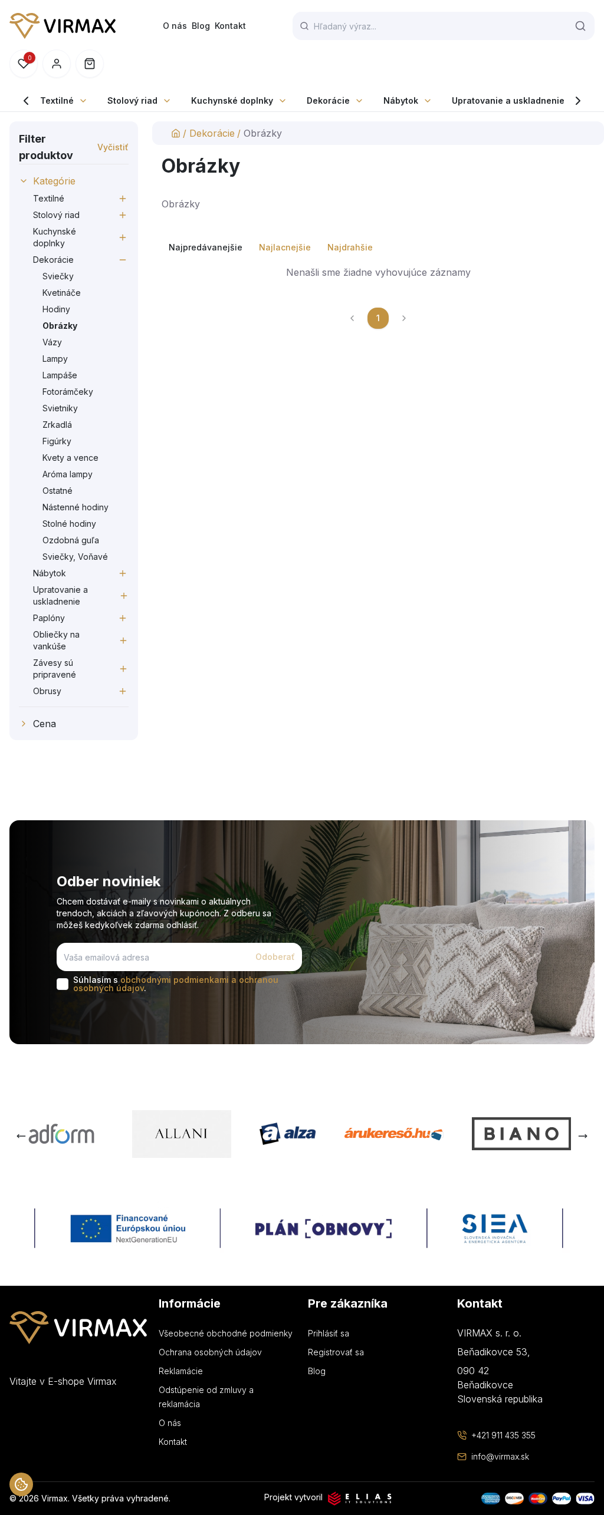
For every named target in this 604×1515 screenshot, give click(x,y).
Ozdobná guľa (70, 540)
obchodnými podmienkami (174, 980)
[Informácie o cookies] (21, 1484)
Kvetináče (61, 293)
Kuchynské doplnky (232, 100)
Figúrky (56, 441)
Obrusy (47, 691)
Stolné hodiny (69, 524)
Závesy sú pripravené (54, 668)
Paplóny (49, 618)
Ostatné (57, 491)
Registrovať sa (336, 1352)
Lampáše (59, 375)
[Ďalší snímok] (583, 1136)
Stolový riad (132, 100)
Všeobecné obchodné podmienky (226, 1333)
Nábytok (400, 100)
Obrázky (59, 326)
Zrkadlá (57, 425)
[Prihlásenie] (56, 63)
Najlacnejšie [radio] (285, 247)
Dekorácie (328, 100)
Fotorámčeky (67, 392)
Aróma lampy (67, 474)
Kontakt (230, 26)
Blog (201, 26)
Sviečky (58, 276)
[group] (378, 247)
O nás (175, 26)
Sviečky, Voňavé (75, 557)
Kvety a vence (70, 458)
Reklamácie (181, 1371)
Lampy (55, 359)
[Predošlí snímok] (21, 1136)
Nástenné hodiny (75, 507)
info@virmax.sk (500, 1456)
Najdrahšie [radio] (350, 247)
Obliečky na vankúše (56, 640)
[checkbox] (62, 984)
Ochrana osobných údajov (210, 1352)
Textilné (57, 100)
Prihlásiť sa (328, 1333)
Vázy (52, 342)
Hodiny (56, 309)
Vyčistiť (113, 147)
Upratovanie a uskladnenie (508, 100)
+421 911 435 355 (503, 1435)
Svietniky (60, 408)
